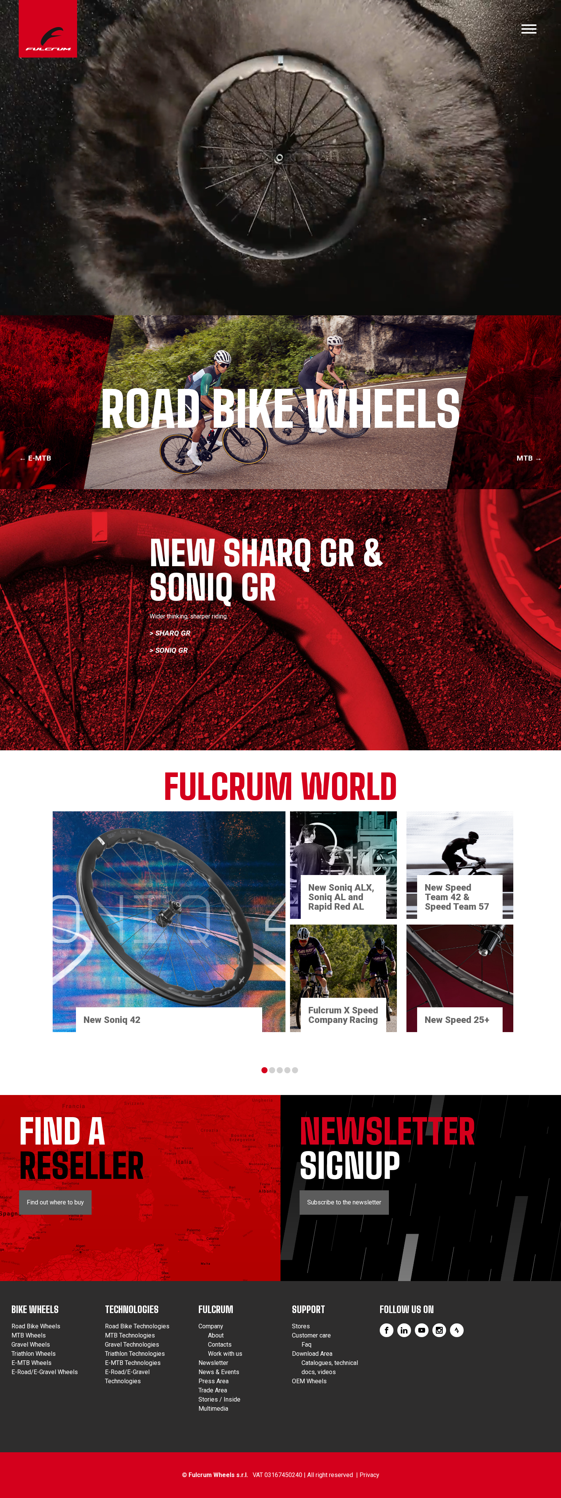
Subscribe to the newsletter (344, 1202)
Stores (301, 1326)
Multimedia (213, 1408)
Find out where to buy (55, 1202)
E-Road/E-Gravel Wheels (44, 1372)
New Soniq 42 (112, 1020)
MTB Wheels (28, 1335)
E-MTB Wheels (31, 1362)
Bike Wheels (35, 1309)
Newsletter (213, 1362)
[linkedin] (404, 1330)
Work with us (225, 1353)
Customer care (311, 1335)
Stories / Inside (219, 1399)
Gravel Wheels (30, 1344)
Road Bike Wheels (35, 1326)
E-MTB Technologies (133, 1362)
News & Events (218, 1372)
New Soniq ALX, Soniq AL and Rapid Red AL (341, 897)
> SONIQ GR (169, 650)
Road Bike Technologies (137, 1326)
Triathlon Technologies (135, 1353)
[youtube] (422, 1330)
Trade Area (212, 1390)
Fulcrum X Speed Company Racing (343, 1015)
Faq (306, 1344)
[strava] (457, 1330)
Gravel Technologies (132, 1344)
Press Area (213, 1381)
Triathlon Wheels (33, 1353)
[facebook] (386, 1330)
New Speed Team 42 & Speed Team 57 (457, 897)
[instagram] (439, 1330)
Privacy (369, 1475)
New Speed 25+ (457, 1020)
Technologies (132, 1309)
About (216, 1335)
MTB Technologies (130, 1335)
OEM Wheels (309, 1381)
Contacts (220, 1344)
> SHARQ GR (170, 633)
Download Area (312, 1353)
